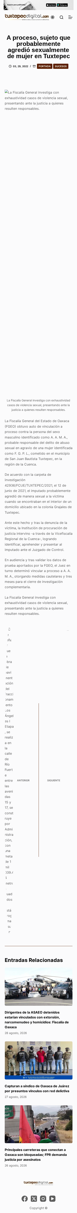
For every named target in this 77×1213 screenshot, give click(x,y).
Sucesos (61, 66)
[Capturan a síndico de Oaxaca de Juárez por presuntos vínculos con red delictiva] (38, 1060)
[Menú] (70, 17)
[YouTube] (52, 1199)
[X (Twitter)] (34, 1199)
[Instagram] (43, 1199)
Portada (45, 66)
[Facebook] (25, 1199)
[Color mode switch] (53, 17)
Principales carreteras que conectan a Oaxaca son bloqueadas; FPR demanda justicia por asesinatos (36, 1155)
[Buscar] (61, 17)
